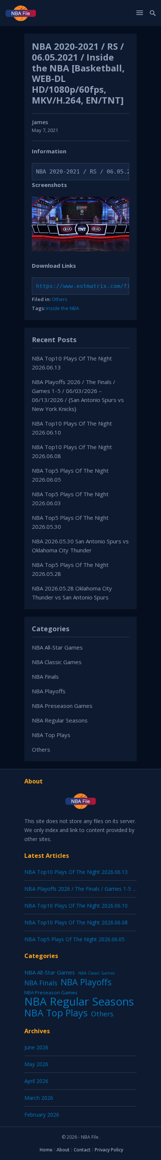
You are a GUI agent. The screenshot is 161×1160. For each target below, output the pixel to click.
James (40, 122)
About (63, 1150)
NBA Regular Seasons (60, 720)
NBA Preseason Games (62, 705)
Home (46, 1150)
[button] (140, 12)
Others (59, 299)
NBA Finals (45, 676)
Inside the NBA (62, 308)
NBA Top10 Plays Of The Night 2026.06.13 (76, 871)
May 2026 (36, 1064)
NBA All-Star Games (57, 647)
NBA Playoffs (49, 691)
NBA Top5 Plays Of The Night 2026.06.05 (74, 939)
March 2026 (38, 1097)
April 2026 (36, 1080)
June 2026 (36, 1047)
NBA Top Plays (51, 735)
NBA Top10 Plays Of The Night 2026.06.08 (76, 922)
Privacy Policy (109, 1150)
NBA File (89, 1137)
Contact (82, 1150)
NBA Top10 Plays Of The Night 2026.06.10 (76, 905)
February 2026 (41, 1114)
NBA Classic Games (57, 662)
